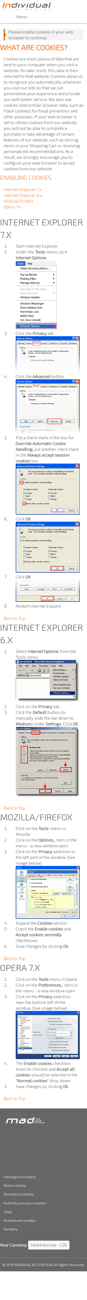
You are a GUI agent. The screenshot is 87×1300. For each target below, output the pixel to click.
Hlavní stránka (15, 1185)
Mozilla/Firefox (19, 201)
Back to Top (14, 618)
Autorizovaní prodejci (20, 1220)
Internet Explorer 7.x (23, 189)
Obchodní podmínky (19, 1194)
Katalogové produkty (20, 1177)
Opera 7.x (12, 206)
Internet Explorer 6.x (23, 195)
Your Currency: (13, 1244)
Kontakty (11, 1229)
